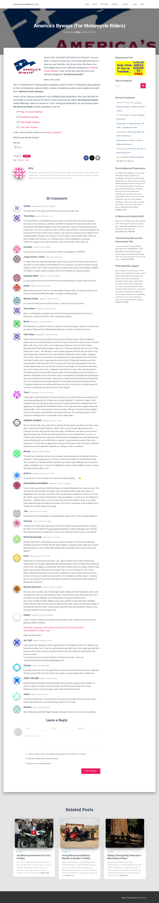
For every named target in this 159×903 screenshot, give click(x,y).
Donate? (125, 4)
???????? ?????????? (125, 103)
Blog (142, 4)
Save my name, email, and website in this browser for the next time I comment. (57, 754)
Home (87, 4)
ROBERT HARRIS (32, 420)
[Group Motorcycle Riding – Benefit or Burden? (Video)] (79, 833)
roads (27, 160)
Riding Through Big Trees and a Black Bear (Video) (124, 857)
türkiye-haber (121, 123)
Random (115, 4)
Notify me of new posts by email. (39, 763)
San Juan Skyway (29, 127)
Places (26, 156)
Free (135, 4)
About (95, 4)
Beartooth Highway (30, 117)
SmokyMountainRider (36, 483)
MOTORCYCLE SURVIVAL (125, 231)
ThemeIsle (142, 898)
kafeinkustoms (122, 140)
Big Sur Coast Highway (32, 112)
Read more (45, 873)
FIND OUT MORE (127, 259)
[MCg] (19, 172)
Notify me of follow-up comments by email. (42, 758)
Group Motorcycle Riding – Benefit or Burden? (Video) (131, 107)
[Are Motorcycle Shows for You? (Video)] (34, 833)
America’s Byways (52, 132)
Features (104, 4)
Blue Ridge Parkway (30, 122)
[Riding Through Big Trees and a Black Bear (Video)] (125, 833)
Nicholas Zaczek (32, 537)
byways (21, 160)
